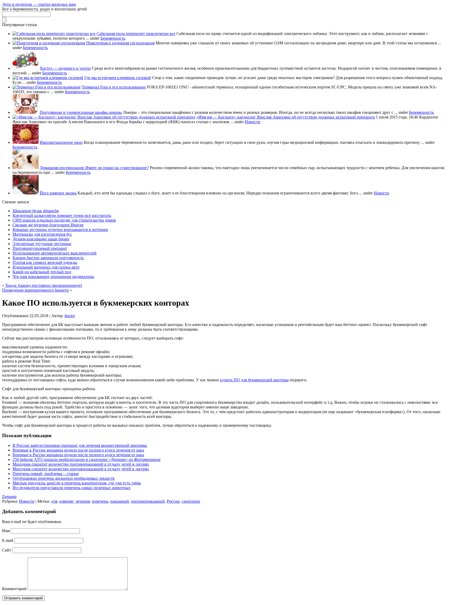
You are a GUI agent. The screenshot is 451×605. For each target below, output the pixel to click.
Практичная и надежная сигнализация (120, 43)
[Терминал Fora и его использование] (47, 87)
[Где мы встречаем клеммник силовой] (48, 77)
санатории (191, 501)
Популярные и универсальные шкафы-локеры (81, 112)
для (54, 501)
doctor (69, 315)
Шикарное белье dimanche (36, 211)
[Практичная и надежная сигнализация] (49, 43)
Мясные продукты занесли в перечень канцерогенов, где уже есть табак (77, 483)
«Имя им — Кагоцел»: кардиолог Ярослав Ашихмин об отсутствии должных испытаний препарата (285, 117)
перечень (100, 501)
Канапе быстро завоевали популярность (48, 258)
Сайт (6, 550)
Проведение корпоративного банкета (35, 290)
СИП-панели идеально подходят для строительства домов (64, 220)
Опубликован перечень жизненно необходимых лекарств (64, 478)
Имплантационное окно (61, 142)
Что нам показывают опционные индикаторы (53, 276)
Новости (252, 122)
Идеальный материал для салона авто (46, 267)
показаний (119, 501)
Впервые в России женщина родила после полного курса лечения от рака (78, 450)
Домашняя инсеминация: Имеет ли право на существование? (94, 167)
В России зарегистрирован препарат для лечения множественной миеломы (80, 445)
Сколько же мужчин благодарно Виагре (48, 225)
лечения (82, 501)
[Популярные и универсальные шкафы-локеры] (26, 112)
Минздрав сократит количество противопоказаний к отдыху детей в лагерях (81, 464)
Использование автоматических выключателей (55, 253)
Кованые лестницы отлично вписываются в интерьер (60, 229)
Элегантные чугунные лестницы (42, 243)
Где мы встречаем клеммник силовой (117, 77)
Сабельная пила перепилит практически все (136, 33)
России (173, 501)
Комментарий (14, 588)
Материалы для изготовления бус (42, 234)
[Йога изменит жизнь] (26, 193)
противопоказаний (148, 501)
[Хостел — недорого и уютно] (26, 68)
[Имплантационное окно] (26, 142)
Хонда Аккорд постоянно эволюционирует (43, 285)
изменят (66, 501)
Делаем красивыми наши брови (41, 239)
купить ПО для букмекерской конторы (254, 380)
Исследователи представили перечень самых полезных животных (71, 487)
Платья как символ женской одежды (45, 262)
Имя (6, 531)
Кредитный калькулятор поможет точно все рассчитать (62, 215)
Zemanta (9, 496)
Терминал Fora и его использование (114, 87)
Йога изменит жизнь (58, 193)
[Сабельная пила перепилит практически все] (54, 33)
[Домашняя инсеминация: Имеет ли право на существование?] (26, 167)
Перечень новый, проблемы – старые (46, 473)
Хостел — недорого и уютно (65, 68)
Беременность (112, 38)
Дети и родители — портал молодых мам (39, 4)
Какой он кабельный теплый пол (42, 272)
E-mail (7, 540)
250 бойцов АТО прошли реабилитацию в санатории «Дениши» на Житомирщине (87, 459)
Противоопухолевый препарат (40, 248)
